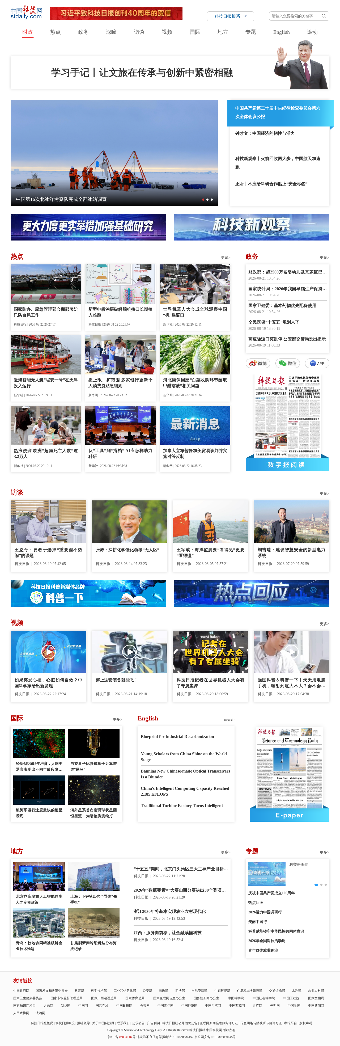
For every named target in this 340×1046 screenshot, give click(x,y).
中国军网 (294, 1005)
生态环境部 (222, 991)
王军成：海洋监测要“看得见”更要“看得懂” (210, 552)
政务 (83, 32)
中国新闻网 (316, 1005)
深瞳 (111, 32)
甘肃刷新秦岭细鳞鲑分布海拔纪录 (93, 946)
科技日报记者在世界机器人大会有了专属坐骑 (210, 683)
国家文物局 (316, 998)
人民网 (48, 1005)
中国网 (83, 1005)
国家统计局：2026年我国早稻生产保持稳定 (287, 289)
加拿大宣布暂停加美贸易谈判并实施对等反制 (195, 453)
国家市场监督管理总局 (67, 998)
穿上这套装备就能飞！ (117, 680)
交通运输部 (277, 991)
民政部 (163, 991)
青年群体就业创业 (263, 950)
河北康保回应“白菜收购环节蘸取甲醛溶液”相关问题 (195, 383)
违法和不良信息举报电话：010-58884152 (165, 1037)
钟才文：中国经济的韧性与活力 (265, 133)
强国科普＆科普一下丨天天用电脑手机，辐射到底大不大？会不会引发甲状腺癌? (291, 683)
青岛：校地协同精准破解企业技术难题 (39, 946)
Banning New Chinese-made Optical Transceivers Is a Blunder (185, 774)
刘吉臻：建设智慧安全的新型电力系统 (291, 552)
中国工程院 (291, 998)
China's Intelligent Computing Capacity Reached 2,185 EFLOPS (185, 791)
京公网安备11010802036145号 (215, 1037)
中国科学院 (236, 998)
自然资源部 (199, 991)
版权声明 (305, 1023)
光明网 (275, 1005)
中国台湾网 (213, 1005)
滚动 (312, 32)
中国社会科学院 (264, 998)
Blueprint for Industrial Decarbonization (177, 736)
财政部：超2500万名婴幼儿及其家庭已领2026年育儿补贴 (287, 272)
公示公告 (138, 1023)
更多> (226, 258)
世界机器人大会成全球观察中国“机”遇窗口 (195, 312)
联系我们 (123, 1023)
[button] (203, 200)
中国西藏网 (237, 1005)
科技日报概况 (65, 1023)
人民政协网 (21, 1013)
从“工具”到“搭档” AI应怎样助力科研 (120, 453)
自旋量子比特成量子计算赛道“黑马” (93, 766)
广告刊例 (153, 1023)
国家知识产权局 (24, 1005)
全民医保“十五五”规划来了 (273, 322)
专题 (250, 32)
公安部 (147, 991)
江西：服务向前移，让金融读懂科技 (168, 932)
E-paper (289, 815)
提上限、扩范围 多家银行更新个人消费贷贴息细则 (120, 383)
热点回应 (255, 903)
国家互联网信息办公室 (169, 998)
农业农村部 (316, 991)
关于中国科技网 (103, 1023)
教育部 (79, 991)
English (281, 32)
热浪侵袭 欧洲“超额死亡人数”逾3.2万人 (46, 453)
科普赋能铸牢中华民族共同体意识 (276, 931)
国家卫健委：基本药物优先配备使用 (282, 305)
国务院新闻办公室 (206, 998)
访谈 (139, 32)
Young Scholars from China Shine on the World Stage (184, 757)
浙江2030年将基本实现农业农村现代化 (170, 911)
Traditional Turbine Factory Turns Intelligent (182, 805)
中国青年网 (165, 1005)
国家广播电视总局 (104, 998)
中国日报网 (124, 1005)
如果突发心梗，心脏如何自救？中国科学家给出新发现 (48, 683)
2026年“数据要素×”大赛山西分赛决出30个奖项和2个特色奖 (181, 890)
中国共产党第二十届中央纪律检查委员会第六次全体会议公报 (277, 112)
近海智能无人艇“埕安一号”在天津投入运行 (46, 383)
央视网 (145, 1005)
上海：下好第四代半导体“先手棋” (93, 899)
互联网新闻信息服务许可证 (219, 1023)
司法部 (180, 991)
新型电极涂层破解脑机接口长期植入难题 (120, 312)
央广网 (257, 1005)
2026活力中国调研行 (265, 912)
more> (229, 720)
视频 (167, 32)
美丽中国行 (257, 922)
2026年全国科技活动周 (267, 941)
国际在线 (102, 1005)
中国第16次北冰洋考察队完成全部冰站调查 (61, 199)
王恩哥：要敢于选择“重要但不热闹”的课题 (48, 552)
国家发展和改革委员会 (52, 991)
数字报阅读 (287, 464)
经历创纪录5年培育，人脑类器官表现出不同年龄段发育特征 (39, 767)
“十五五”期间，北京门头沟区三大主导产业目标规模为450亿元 (181, 869)
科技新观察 (299, 865)
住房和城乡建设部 (249, 991)
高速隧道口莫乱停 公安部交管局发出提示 (287, 339)
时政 (27, 32)
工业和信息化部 (125, 991)
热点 (55, 32)
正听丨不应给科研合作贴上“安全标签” (271, 184)
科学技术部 (99, 991)
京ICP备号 (121, 1037)
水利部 (296, 991)
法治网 (40, 1013)
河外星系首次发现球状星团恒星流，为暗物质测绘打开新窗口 (93, 813)
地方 (223, 32)
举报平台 (290, 1023)
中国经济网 (189, 1005)
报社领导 (83, 1023)
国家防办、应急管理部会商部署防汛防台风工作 (46, 312)
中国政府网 (21, 991)
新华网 (65, 1005)
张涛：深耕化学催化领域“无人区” (127, 549)
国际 (195, 32)
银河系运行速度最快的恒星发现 (39, 813)
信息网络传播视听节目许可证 (261, 1023)
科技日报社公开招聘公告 (179, 1023)
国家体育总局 (134, 998)
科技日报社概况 (42, 1023)
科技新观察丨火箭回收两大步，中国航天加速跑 (277, 162)
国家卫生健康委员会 (27, 998)
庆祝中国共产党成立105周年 (271, 893)
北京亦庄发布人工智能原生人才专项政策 (39, 899)
